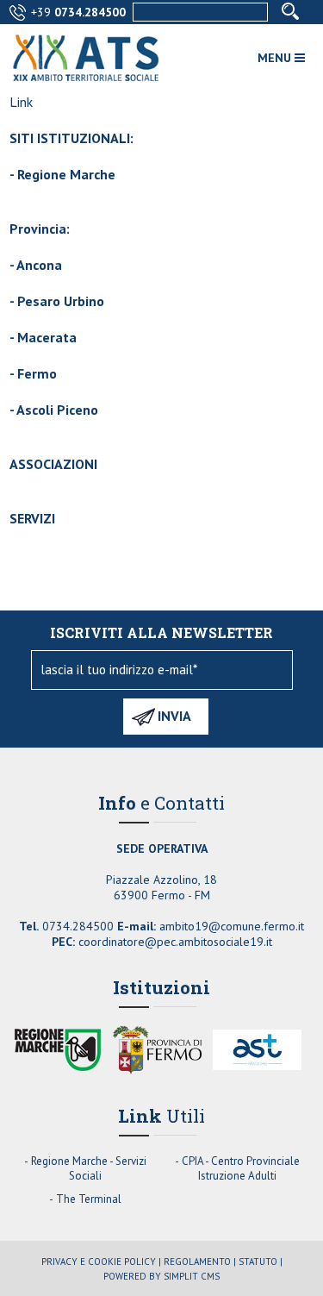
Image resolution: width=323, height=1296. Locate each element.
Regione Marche (66, 174)
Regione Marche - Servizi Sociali (88, 1168)
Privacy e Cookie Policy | (101, 1261)
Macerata (47, 337)
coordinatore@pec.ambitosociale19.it (175, 941)
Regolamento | (200, 1261)
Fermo (37, 373)
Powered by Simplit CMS (161, 1276)
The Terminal (88, 1199)
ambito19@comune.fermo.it (231, 926)
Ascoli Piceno (57, 409)
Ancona (39, 264)
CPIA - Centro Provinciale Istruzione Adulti (241, 1168)
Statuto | (261, 1261)
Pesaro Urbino (60, 301)
